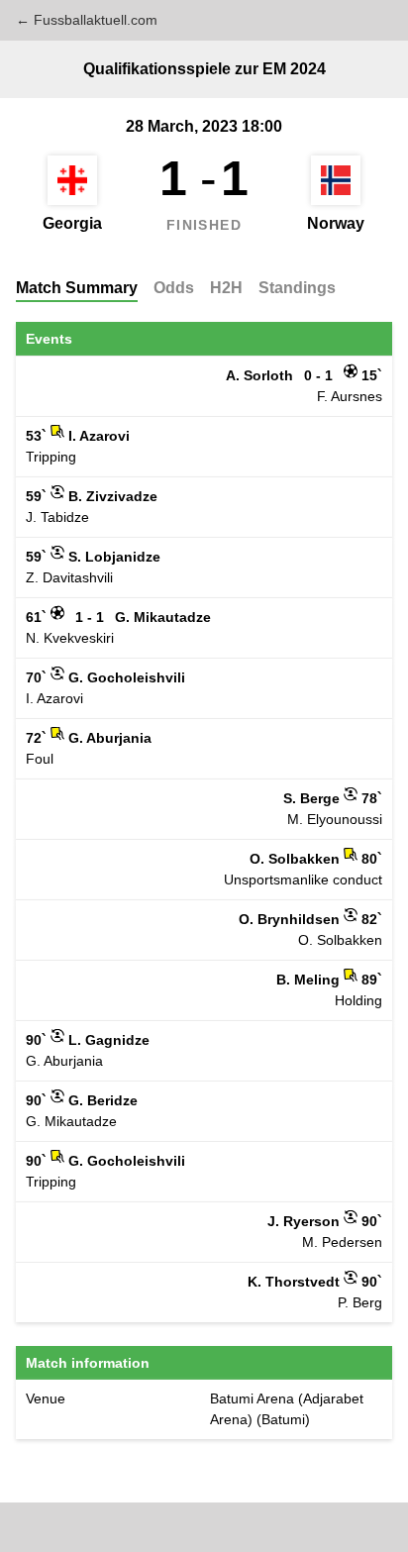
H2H (226, 287)
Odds (173, 287)
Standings (297, 287)
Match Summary (77, 287)
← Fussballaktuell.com (86, 20)
